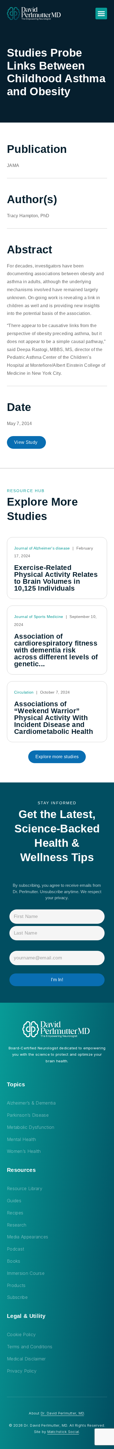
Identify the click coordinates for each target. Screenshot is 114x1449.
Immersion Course (26, 1273)
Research (17, 1225)
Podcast (15, 1249)
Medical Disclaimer (26, 1359)
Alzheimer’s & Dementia (31, 1103)
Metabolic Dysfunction (31, 1127)
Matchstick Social (63, 1431)
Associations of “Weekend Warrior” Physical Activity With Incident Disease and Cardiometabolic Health (53, 717)
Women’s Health (24, 1151)
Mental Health (21, 1139)
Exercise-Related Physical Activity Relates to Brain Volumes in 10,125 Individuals (56, 578)
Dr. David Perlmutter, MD (62, 1413)
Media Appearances (27, 1237)
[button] (101, 13)
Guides (14, 1200)
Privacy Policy (22, 1371)
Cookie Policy (21, 1334)
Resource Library (24, 1188)
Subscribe (17, 1297)
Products (16, 1285)
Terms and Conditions (29, 1346)
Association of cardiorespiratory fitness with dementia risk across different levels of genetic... (56, 650)
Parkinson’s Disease (28, 1115)
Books (13, 1261)
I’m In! (57, 979)
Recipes (15, 1213)
